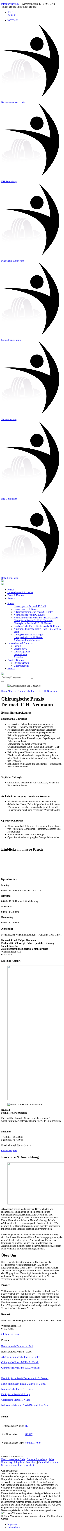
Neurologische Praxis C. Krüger (29, 614)
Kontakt (11, 598)
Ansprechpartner (22, 651)
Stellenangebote (21, 663)
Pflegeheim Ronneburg (25, 1462)
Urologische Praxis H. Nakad (28, 637)
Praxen (10, 589)
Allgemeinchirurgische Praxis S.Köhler (20, 1357)
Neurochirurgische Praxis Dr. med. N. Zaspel (36, 617)
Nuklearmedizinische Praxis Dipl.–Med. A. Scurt (25, 1405)
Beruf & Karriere (15, 595)
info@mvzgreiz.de (10, 4)
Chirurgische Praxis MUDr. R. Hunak (32, 623)
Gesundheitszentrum (48, 1462)
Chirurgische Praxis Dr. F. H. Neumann (33, 620)
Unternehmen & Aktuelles (20, 592)
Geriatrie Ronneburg (37, 1459)
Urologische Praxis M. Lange (28, 634)
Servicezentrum (8, 1465)
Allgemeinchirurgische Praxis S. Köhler (33, 612)
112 (26, 1426)
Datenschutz (13, 1527)
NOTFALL (13, 20)
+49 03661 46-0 (33, 1443)
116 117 (28, 1434)
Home (4, 691)
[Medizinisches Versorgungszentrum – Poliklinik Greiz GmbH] (2, 584)
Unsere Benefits (21, 665)
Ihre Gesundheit (26, 1465)
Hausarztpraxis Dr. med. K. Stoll (30, 606)
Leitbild (17, 646)
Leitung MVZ (20, 648)
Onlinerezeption (9, 1150)
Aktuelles (18, 657)
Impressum (12, 1524)
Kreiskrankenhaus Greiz (13, 1459)
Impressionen (20, 654)
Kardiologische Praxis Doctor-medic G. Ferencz (37, 626)
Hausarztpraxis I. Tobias (25, 609)
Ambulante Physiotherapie (27, 640)
